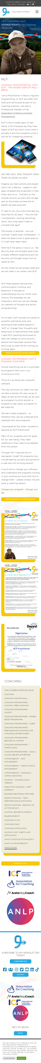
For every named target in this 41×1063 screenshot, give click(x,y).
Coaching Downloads (15, 828)
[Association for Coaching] (20, 884)
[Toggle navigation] (37, 12)
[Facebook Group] (10, 969)
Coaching (9, 694)
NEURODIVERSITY (12, 816)
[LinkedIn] (32, 969)
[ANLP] (20, 1013)
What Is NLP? (10, 847)
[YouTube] (27, 969)
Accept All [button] (21, 1058)
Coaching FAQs (11, 824)
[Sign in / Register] (33, 4)
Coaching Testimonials (15, 698)
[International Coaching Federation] (20, 874)
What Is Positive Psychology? (19, 839)
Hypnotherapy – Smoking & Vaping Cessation (17, 774)
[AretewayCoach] (20, 893)
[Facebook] (5, 969)
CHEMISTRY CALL (20, 863)
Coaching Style (12, 820)
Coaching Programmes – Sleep (19, 724)
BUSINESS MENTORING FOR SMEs (19, 794)
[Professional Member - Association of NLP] (20, 911)
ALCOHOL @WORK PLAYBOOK (18, 812)
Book (20, 1033)
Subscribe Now (20, 961)
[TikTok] (37, 969)
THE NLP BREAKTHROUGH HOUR (18, 690)
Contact (20, 974)
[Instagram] (16, 969)
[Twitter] (22, 969)
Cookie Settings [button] (9, 1058)
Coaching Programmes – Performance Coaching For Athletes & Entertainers (18, 731)
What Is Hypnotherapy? (16, 843)
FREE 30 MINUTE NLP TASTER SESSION (20, 353)
